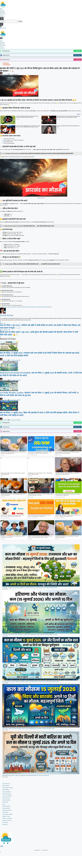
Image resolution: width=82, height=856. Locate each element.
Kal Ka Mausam (6, 798)
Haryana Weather (6, 791)
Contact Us (2, 16)
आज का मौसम (2, 11)
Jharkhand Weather (6, 64)
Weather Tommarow (7, 818)
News (1, 9)
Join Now (78, 51)
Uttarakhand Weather (7, 814)
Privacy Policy (3, 13)
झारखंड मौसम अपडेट (45, 307)
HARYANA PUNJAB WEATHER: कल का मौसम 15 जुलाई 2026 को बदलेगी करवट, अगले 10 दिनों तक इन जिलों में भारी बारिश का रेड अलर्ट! (29, 634)
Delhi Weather (5, 789)
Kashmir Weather (6, 800)
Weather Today (15, 307)
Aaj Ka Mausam (6, 63)
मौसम (50, 307)
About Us (2, 15)
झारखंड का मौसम (28, 307)
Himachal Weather (6, 793)
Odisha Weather (6, 806)
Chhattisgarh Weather (7, 787)
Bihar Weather (5, 785)
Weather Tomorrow (7, 820)
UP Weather (5, 812)
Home (1, 8)
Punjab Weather (6, 808)
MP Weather (5, 802)
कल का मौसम (2, 12)
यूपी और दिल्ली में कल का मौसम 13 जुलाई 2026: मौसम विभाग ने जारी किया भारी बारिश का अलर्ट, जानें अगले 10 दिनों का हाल (25, 775)
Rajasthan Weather (7, 810)
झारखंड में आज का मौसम (36, 307)
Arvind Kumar (5, 74)
